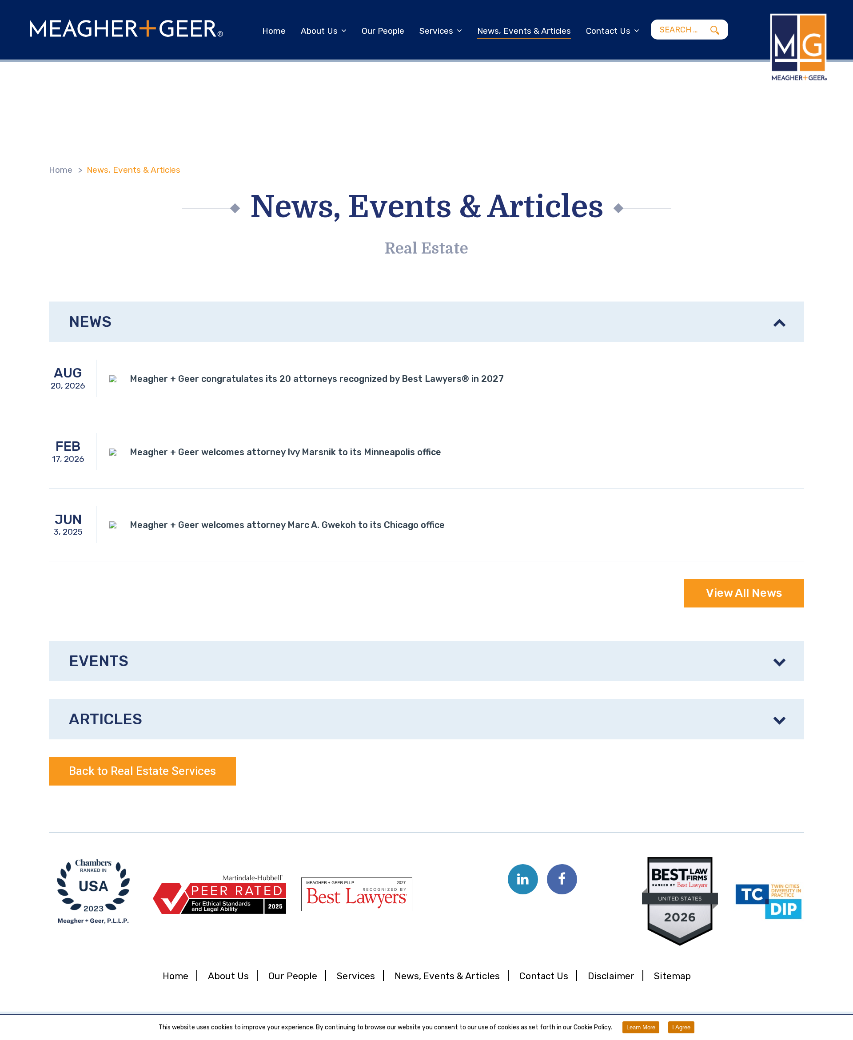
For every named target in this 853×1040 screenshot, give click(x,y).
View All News (744, 593)
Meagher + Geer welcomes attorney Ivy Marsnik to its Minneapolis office (285, 452)
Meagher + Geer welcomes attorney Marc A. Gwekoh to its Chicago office (287, 525)
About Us (319, 31)
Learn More (640, 1027)
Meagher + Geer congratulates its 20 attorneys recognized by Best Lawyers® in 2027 (317, 378)
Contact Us (608, 31)
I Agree (681, 1027)
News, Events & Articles (524, 31)
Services (436, 31)
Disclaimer (611, 975)
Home (274, 31)
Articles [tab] (105, 719)
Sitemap (672, 975)
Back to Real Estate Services (142, 771)
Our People (383, 31)
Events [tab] (98, 661)
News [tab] (90, 322)
